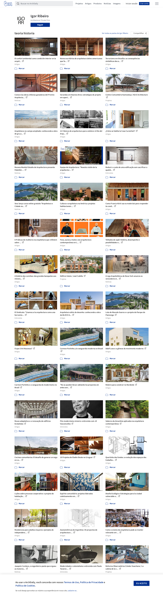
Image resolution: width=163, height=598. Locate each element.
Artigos (88, 3)
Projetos (79, 3)
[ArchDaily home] (8, 3)
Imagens (116, 3)
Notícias (107, 3)
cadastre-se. (72, 590)
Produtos (97, 3)
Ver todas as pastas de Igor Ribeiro (115, 33)
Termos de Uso (71, 582)
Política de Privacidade (91, 582)
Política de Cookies (25, 585)
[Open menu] (157, 4)
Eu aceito (141, 583)
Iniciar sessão (131, 3)
